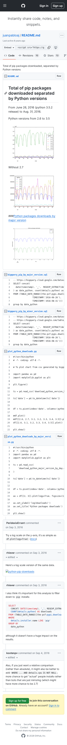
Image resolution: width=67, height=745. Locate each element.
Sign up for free (17, 700)
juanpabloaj (11, 35)
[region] (33, 175)
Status (38, 724)
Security (28, 724)
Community (48, 724)
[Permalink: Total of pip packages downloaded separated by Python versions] (6, 93)
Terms (8, 724)
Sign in (44, 5)
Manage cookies (39, 727)
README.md (31, 35)
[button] (49, 47)
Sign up (58, 5)
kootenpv (12, 653)
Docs (59, 724)
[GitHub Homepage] (23, 736)
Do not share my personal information (33, 730)
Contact (24, 727)
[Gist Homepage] (23, 6)
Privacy (17, 724)
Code (11, 55)
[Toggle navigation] (5, 5)
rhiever (10, 552)
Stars (53, 55)
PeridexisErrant (15, 522)
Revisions (30, 55)
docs (33, 538)
